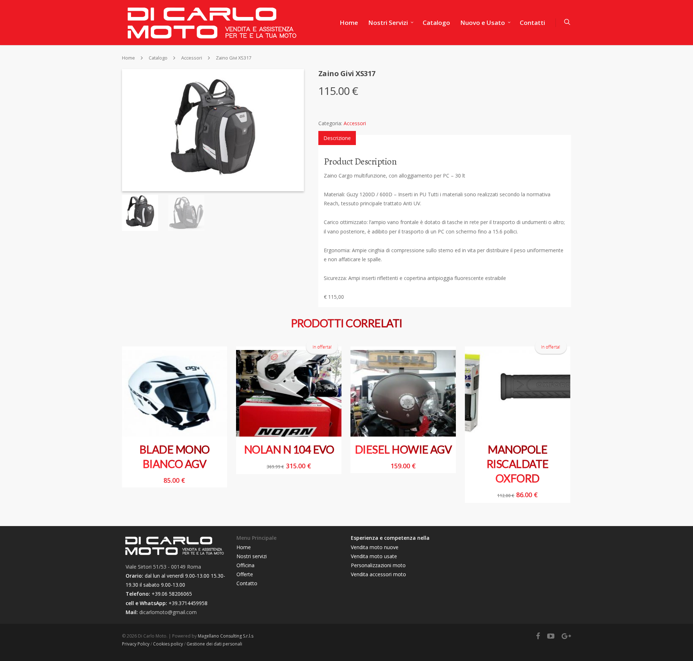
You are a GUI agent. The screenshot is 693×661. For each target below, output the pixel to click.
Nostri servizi (251, 556)
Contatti (532, 22)
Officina (245, 565)
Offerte (244, 574)
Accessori (191, 58)
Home (349, 22)
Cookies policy (168, 644)
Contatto (246, 583)
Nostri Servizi (388, 22)
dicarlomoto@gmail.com (168, 612)
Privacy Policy (135, 644)
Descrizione (337, 138)
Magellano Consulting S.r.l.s (225, 636)
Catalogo (436, 22)
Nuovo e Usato (482, 22)
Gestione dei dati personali (214, 644)
